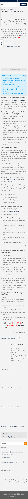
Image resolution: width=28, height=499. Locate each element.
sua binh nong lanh (10, 179)
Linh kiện (13, 454)
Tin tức (15, 462)
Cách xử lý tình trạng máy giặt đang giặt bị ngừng (13, 426)
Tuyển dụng (20, 462)
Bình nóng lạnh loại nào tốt (9, 44)
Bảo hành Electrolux (5, 452)
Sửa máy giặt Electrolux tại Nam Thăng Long (12, 407)
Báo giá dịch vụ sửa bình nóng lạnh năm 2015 (13, 93)
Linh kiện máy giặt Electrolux (7, 457)
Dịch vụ (12, 452)
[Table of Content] (24, 76)
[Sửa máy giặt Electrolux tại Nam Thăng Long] (14, 398)
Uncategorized (4, 464)
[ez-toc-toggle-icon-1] (23, 76)
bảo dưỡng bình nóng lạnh (13, 211)
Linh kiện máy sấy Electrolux (7, 462)
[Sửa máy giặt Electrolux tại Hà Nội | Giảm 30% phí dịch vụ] (11, 4)
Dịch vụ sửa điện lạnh (19, 452)
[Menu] (2, 4)
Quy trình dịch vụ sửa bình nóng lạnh (11, 88)
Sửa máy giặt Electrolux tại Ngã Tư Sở (10, 388)
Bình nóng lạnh (4, 338)
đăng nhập (9, 437)
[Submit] (25, 443)
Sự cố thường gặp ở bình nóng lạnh (11, 46)
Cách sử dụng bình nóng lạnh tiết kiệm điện (13, 41)
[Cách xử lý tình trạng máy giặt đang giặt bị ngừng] (14, 417)
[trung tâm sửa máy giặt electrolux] (10, 475)
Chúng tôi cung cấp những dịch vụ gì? (11, 86)
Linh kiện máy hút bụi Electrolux (8, 459)
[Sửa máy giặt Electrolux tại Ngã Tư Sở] (14, 379)
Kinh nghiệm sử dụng (6, 454)
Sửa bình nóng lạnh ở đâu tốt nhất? (11, 78)
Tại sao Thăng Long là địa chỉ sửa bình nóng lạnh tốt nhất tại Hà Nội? (14, 81)
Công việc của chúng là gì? (9, 84)
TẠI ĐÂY (19, 37)
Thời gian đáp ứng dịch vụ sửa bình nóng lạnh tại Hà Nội (13, 90)
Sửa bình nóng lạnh (11, 338)
